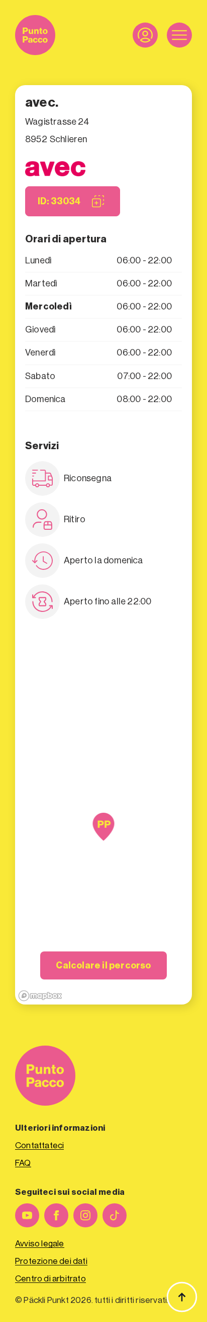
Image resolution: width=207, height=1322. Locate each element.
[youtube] (27, 1215)
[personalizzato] (114, 1215)
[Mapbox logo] (40, 996)
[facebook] (56, 1215)
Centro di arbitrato (50, 1278)
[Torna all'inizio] (182, 1297)
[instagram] (85, 1215)
